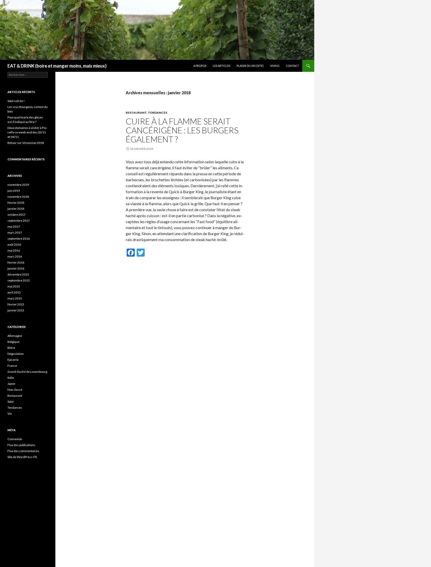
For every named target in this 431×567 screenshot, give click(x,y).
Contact (292, 65)
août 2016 (14, 244)
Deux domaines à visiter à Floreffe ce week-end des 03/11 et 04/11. (27, 132)
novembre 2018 (18, 196)
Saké (10, 401)
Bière (11, 348)
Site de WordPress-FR (22, 457)
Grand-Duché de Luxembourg (27, 372)
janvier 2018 (15, 208)
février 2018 (15, 202)
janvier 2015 (15, 310)
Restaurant (136, 112)
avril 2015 (14, 292)
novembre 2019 (18, 185)
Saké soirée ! (16, 101)
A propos (199, 65)
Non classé (14, 389)
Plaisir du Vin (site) (250, 65)
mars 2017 (14, 232)
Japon (11, 383)
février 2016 (15, 262)
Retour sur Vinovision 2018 (25, 143)
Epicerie (12, 360)
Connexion (14, 439)
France (12, 366)
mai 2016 (13, 250)
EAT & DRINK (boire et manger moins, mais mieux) (57, 66)
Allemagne (14, 336)
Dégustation (15, 354)
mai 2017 (13, 226)
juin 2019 (13, 190)
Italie (10, 377)
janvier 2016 (15, 268)
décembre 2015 (18, 274)
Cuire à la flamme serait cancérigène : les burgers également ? (182, 130)
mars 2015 (14, 298)
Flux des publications (21, 445)
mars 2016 (14, 256)
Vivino (274, 65)
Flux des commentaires (23, 451)
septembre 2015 (18, 280)
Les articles (221, 65)
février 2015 (15, 304)
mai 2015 (13, 286)
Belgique (13, 342)
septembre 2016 (18, 238)
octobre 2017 (16, 214)
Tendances (157, 112)
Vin (9, 413)
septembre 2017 (18, 220)
